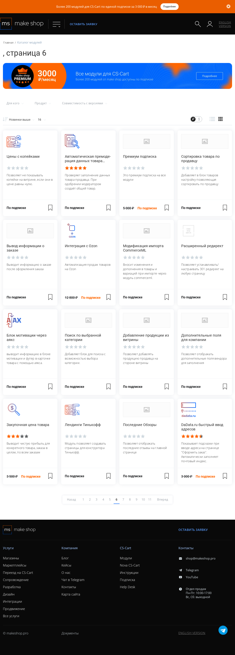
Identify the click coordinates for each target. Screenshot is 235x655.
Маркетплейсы (14, 565)
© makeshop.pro (15, 633)
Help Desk (127, 587)
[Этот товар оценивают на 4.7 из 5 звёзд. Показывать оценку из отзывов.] (192, 436)
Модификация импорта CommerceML (143, 248)
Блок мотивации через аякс (26, 337)
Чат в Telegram (73, 580)
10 (143, 499)
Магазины (11, 558)
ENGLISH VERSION (225, 24)
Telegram (192, 570)
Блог (65, 558)
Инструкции (129, 572)
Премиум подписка (139, 156)
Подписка (127, 580)
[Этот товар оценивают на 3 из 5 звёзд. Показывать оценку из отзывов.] (18, 436)
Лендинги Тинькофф (83, 425)
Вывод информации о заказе (25, 248)
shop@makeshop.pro (201, 558)
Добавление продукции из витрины (146, 337)
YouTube (192, 577)
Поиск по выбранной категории (83, 337)
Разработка (12, 587)
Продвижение (14, 609)
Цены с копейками (23, 156)
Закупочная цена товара (28, 425)
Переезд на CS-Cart (18, 572)
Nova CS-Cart (130, 565)
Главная (8, 42)
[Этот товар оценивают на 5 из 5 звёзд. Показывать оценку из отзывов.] (76, 168)
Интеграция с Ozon (81, 246)
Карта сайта (71, 594)
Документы (70, 633)
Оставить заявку (83, 24)
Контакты (69, 587)
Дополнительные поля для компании (201, 337)
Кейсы (66, 565)
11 (150, 499)
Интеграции (12, 601)
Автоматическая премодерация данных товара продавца (88, 158)
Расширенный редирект (202, 246)
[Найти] (198, 24)
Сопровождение (16, 580)
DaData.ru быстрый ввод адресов (202, 427)
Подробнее (169, 6)
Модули (126, 558)
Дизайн (9, 594)
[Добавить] (50, 208)
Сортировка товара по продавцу (200, 158)
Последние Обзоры (140, 425)
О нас (66, 572)
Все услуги (11, 616)
